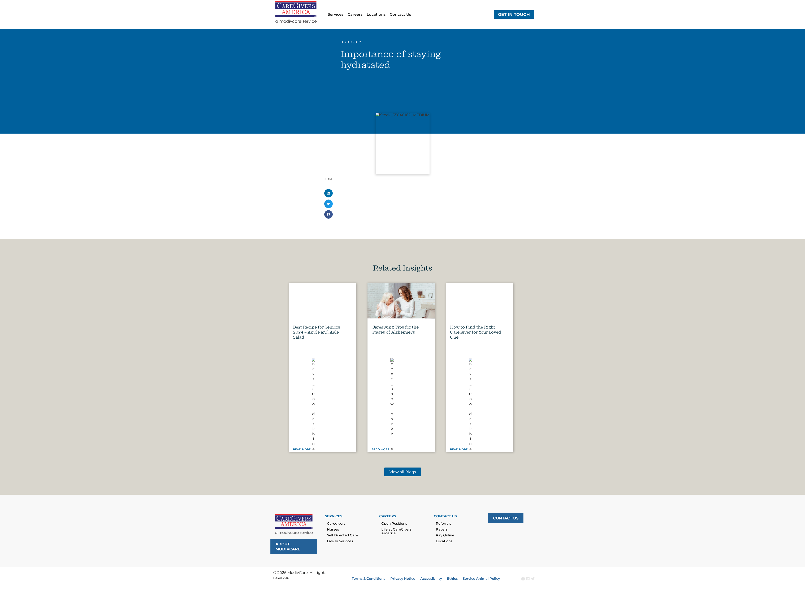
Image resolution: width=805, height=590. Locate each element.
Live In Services (340, 541)
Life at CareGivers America (396, 531)
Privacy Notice (402, 579)
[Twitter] (533, 579)
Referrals (443, 524)
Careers (355, 14)
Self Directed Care (342, 535)
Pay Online (445, 535)
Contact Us (400, 14)
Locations (376, 14)
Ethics (452, 579)
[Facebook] (523, 579)
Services (335, 14)
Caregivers (336, 524)
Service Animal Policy (481, 579)
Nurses (333, 529)
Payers (442, 529)
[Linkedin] (528, 579)
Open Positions (394, 524)
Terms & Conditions (368, 579)
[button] (328, 193)
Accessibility (431, 579)
